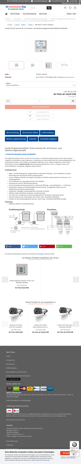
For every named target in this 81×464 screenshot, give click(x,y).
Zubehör (33, 139)
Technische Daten (30, 132)
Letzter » (31, 25)
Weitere (43, 14)
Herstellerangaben (48, 139)
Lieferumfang (47, 132)
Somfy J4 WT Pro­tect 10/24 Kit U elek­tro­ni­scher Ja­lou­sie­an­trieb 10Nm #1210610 (16, 326)
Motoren (15, 14)
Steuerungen (29, 14)
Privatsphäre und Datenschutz (17, 372)
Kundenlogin (74, 1)
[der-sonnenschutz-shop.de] (16, 7)
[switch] (74, 454)
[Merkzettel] (70, 7)
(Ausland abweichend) (68, 77)
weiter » (23, 25)
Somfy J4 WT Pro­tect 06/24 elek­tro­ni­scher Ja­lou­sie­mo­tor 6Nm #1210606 (40, 326)
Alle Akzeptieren (68, 453)
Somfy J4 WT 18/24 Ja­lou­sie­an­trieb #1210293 (65, 326)
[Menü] (78, 442)
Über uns (71, 14)
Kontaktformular (12, 441)
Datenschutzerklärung (42, 460)
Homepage (39, 254)
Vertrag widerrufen (13, 379)
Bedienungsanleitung (16, 139)
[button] (65, 7)
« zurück (16, 25)
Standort (10, 445)
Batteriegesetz (12, 368)
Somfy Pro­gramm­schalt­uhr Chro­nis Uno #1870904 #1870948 (22, 281)
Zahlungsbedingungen (41, 1)
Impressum (11, 364)
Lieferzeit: (8, 77)
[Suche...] (49, 8)
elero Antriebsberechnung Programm (18, 1)
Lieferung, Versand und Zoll (16, 420)
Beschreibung (12, 132)
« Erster (9, 25)
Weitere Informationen (68, 457)
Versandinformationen (59, 1)
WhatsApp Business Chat (70, 3)
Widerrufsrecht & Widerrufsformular (18, 376)
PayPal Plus (11, 360)
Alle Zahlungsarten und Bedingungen (19, 400)
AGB (8, 356)
